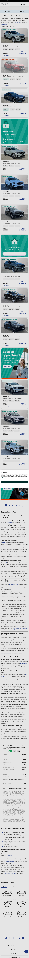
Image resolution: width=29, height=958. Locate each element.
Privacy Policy (5, 477)
